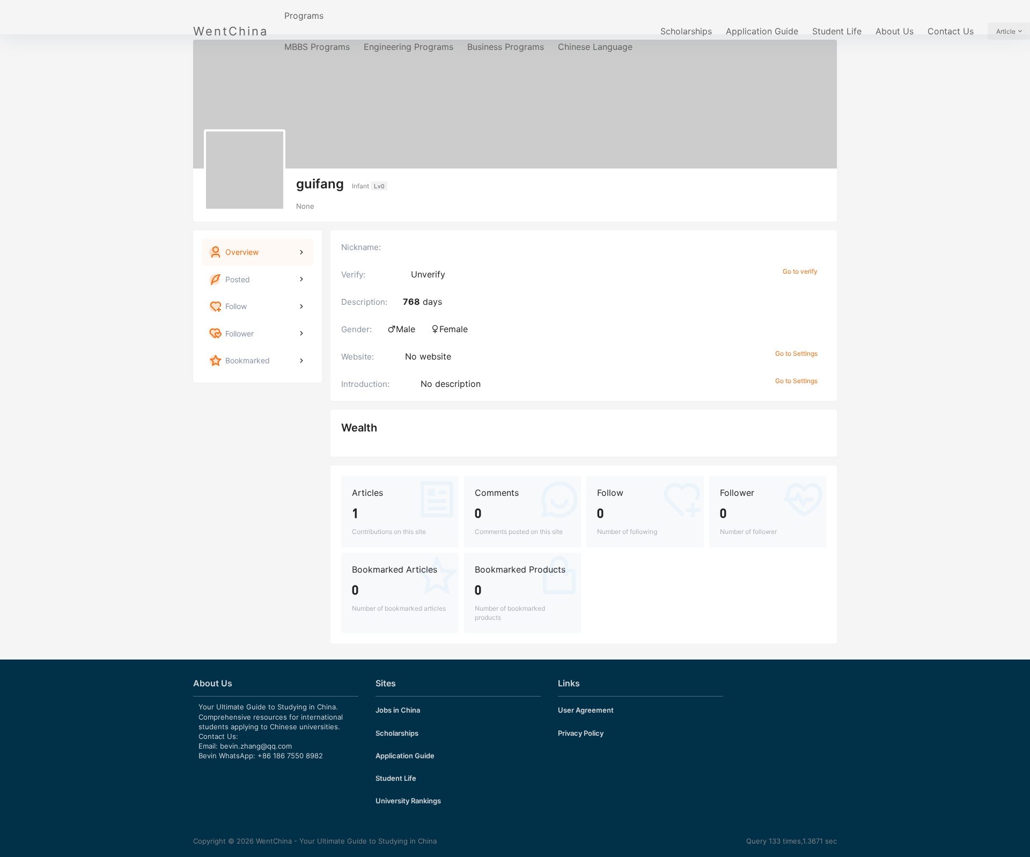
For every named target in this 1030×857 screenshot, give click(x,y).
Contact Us (951, 31)
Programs (303, 15)
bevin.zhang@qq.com (256, 746)
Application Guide (762, 31)
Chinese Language (595, 46)
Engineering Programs (408, 46)
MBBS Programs (317, 46)
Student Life (837, 31)
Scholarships (686, 31)
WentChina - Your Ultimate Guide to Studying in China (345, 841)
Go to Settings (796, 353)
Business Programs (505, 46)
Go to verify (800, 271)
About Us (895, 31)
